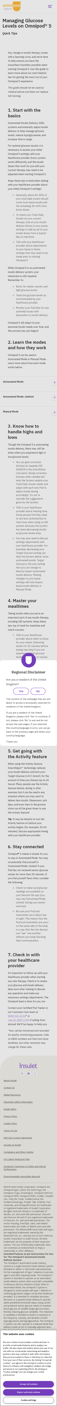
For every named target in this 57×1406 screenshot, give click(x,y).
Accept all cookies (28, 1384)
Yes (21, 691)
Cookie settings (28, 1400)
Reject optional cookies (28, 1392)
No (38, 691)
